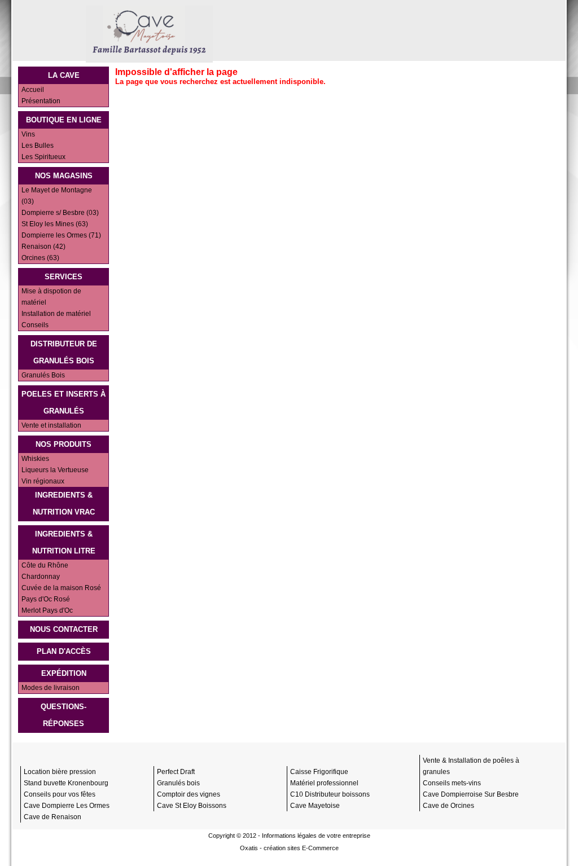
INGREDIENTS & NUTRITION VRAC (64, 503)
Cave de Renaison (52, 817)
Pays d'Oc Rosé (45, 599)
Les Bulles (37, 146)
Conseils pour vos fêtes (59, 794)
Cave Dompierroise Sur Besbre (471, 794)
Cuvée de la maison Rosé (61, 588)
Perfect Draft (176, 772)
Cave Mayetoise (315, 806)
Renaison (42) (43, 246)
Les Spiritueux (43, 157)
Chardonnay (40, 577)
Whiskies (35, 459)
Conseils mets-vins (452, 783)
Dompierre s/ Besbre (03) (60, 213)
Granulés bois (178, 783)
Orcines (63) (40, 258)
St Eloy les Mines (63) (54, 224)
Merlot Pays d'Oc (47, 610)
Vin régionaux (42, 481)
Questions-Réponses (63, 715)
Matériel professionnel (324, 783)
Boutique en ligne (64, 120)
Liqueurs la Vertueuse (55, 470)
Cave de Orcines (448, 806)
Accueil (32, 90)
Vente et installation (51, 425)
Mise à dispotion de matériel (51, 296)
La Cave (64, 75)
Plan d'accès (64, 651)
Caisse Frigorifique (319, 772)
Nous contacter (64, 629)
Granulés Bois (43, 375)
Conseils (35, 325)
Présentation (40, 101)
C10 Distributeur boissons (330, 794)
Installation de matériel (56, 314)
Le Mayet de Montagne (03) (56, 195)
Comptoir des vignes (188, 794)
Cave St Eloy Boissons (191, 806)
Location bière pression (60, 772)
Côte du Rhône (44, 565)
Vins (28, 134)
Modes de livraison (50, 688)
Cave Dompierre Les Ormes (67, 806)
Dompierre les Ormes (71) (61, 235)
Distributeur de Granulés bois (63, 352)
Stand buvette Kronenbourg (66, 783)
